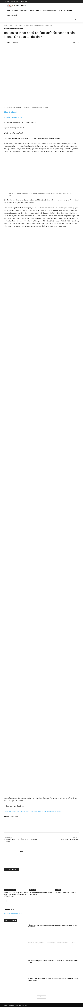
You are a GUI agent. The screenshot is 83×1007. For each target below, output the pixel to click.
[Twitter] (72, 1)
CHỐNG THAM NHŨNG (15, 25)
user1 (9, 42)
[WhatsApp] (32, 47)
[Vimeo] (75, 1)
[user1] (5, 42)
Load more (41, 997)
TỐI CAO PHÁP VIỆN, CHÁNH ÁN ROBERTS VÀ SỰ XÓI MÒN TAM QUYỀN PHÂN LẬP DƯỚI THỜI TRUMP (16, 894)
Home (5, 25)
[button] (75, 20)
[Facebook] (66, 1)
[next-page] (8, 901)
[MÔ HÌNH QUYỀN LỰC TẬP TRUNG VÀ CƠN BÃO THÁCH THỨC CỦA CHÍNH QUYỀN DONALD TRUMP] (15, 968)
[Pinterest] (28, 47)
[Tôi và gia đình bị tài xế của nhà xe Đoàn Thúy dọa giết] (41, 882)
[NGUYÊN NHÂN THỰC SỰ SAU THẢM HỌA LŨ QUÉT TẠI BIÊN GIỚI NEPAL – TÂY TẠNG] (15, 950)
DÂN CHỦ (58, 889)
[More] (37, 47)
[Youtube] (78, 1)
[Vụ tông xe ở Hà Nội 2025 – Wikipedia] (67, 882)
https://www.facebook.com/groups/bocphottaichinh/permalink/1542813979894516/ (33, 811)
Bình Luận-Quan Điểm (10, 889)
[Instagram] (69, 1)
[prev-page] (5, 901)
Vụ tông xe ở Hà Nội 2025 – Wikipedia (65, 892)
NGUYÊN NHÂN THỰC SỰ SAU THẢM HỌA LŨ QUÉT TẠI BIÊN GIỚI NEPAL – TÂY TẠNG (51, 943)
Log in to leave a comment (12, 913)
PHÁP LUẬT (19, 28)
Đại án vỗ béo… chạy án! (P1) (69, 839)
